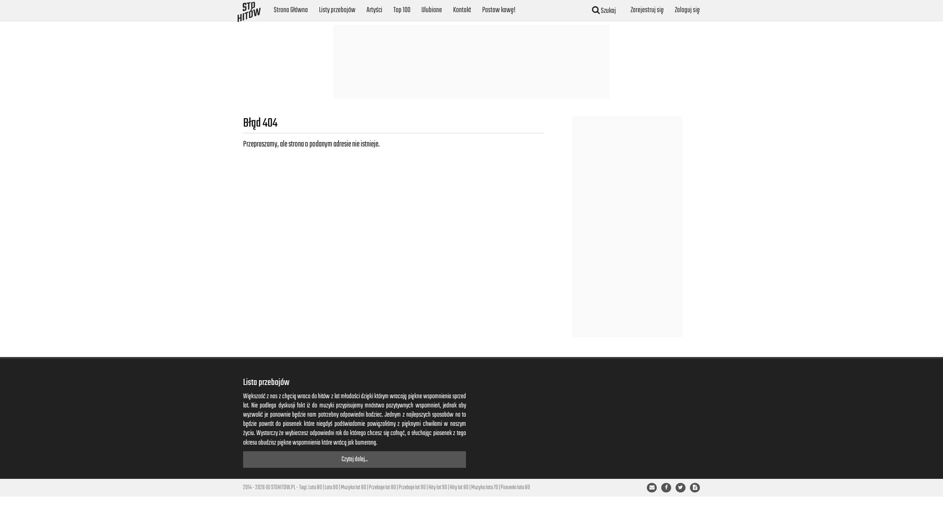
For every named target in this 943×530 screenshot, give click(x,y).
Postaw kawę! (498, 10)
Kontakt (462, 10)
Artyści (374, 10)
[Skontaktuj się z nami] (652, 487)
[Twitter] (681, 487)
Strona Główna (291, 10)
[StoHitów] (249, 9)
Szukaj (608, 11)
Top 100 (401, 10)
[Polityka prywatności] (695, 487)
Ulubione (431, 10)
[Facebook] (666, 487)
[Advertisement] (471, 62)
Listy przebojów (337, 10)
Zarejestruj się (647, 10)
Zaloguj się (687, 10)
